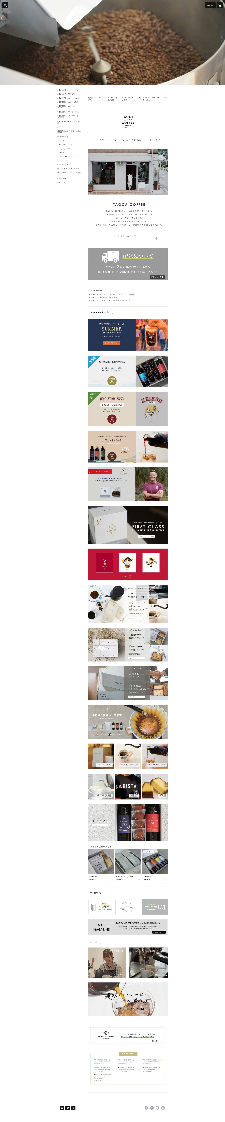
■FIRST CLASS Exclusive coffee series (69, 132)
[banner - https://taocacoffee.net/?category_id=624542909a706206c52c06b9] (101, 863)
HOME (102, 97)
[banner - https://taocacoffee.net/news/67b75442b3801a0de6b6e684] (128, 525)
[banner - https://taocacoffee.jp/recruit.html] (107, 958)
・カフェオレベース (64, 145)
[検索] (5, 5)
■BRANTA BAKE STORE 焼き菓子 (69, 173)
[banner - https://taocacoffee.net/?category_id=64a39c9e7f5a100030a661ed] (128, 756)
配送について (92, 98)
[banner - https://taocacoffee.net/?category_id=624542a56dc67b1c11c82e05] (128, 864)
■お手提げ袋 (62, 178)
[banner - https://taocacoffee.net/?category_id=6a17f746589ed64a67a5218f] (128, 371)
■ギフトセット (62, 127)
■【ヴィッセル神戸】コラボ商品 (68, 122)
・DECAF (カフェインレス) (67, 156)
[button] (210, 5)
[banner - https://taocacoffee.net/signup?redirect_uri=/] (128, 927)
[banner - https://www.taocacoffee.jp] (128, 173)
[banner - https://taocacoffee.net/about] (128, 264)
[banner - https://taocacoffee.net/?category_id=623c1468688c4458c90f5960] (128, 786)
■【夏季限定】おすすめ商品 (67, 102)
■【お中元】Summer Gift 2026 (68, 98)
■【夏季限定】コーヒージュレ (68, 112)
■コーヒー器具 (62, 164)
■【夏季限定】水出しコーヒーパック (68, 107)
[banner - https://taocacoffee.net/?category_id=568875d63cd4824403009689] (101, 756)
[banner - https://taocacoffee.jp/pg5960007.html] (128, 722)
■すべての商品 (62, 137)
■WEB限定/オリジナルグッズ (68, 168)
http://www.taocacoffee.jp (163, 1108)
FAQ (139, 97)
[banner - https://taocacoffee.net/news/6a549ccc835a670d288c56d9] (128, 447)
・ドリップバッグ (64, 149)
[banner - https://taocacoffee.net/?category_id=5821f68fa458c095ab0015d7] (101, 786)
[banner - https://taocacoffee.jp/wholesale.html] (148, 958)
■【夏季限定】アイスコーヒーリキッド (68, 116)
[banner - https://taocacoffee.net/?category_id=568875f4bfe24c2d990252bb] (155, 756)
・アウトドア (62, 160)
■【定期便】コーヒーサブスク (68, 90)
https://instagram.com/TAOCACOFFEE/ (152, 1108)
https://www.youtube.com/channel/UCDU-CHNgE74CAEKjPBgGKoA (157, 1108)
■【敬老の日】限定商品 (66, 94)
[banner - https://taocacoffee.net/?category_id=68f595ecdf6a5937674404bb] (128, 564)
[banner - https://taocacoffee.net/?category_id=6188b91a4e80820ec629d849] (155, 786)
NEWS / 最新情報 (113, 98)
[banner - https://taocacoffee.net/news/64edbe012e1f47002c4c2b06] (128, 604)
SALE (165, 97)
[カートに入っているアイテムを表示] (220, 5)
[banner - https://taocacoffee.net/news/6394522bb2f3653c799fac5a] (101, 907)
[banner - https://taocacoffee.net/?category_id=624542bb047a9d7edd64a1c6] (155, 863)
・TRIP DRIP (62, 153)
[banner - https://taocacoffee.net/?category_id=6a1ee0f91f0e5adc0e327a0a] (128, 335)
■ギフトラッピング (64, 182)
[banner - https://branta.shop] (128, 1035)
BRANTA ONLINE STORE (151, 98)
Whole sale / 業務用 (127, 98)
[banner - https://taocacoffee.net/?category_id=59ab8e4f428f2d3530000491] (128, 822)
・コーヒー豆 (62, 141)
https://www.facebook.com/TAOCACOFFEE (146, 1108)
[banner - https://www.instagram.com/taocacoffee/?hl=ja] (155, 907)
